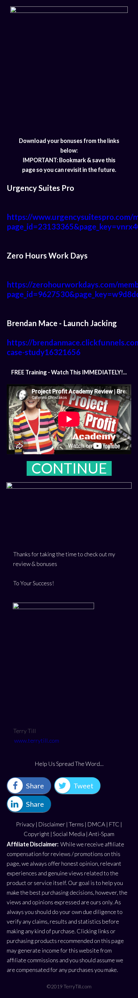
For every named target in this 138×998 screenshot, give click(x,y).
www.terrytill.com (36, 740)
